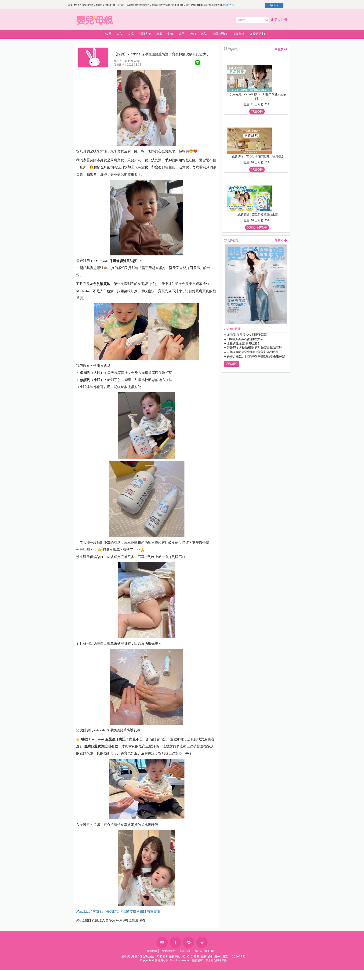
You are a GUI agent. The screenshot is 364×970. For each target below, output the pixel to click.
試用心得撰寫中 (257, 227)
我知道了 (274, 5)
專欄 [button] (159, 34)
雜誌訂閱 (231, 363)
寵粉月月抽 (257, 34)
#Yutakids (83, 911)
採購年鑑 (238, 34)
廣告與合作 (201, 950)
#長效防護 (112, 911)
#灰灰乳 (97, 911)
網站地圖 (152, 950)
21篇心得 (257, 111)
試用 (182, 34)
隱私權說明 (227, 5)
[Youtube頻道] (162, 942)
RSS (213, 950)
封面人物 (145, 34)
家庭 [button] (131, 34)
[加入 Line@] (188, 942)
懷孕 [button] (108, 34)
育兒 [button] (120, 34)
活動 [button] (193, 34)
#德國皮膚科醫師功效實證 (140, 911)
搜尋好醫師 (219, 34)
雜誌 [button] (204, 34)
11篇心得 (257, 169)
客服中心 (185, 950)
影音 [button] (170, 34)
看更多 (279, 49)
